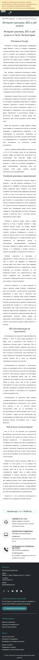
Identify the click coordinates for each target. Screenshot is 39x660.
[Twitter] (8, 591)
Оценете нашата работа (9, 627)
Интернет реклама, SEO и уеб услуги (27, 18)
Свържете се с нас (10, 496)
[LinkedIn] (17, 591)
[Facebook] (4, 591)
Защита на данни (7, 645)
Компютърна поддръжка (8, 18)
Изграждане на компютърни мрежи (13, 649)
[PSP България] (3, 11)
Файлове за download (8, 622)
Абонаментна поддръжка (10, 639)
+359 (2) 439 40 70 (7, 580)
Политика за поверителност (10, 624)
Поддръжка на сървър (9, 647)
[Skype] (21, 591)
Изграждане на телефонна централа (13, 641)
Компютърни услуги (8, 636)
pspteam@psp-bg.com (8, 584)
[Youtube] (12, 591)
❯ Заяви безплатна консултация (14, 608)
